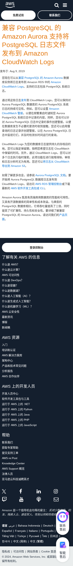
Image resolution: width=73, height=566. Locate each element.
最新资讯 (7, 316)
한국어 (6, 541)
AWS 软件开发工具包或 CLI (27, 188)
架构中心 (7, 360)
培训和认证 (9, 350)
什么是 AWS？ (10, 264)
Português (47, 530)
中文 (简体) (20, 541)
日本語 (54, 536)
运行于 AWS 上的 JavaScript (19, 425)
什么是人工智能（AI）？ (17, 295)
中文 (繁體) (37, 541)
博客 (4, 322)
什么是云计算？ (11, 269)
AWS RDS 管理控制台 (48, 183)
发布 (23, 100)
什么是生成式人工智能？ (17, 301)
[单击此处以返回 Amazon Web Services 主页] (10, 5)
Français (20, 530)
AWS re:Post (9, 458)
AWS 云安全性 (10, 311)
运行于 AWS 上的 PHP (15, 419)
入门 (4, 344)
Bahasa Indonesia (29, 525)
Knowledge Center (13, 463)
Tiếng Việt (8, 536)
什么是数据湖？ (11, 290)
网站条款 (32, 551)
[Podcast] (45, 499)
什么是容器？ (10, 285)
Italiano (33, 530)
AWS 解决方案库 (12, 355)
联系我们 (7, 442)
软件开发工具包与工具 (15, 398)
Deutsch (48, 525)
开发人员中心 (10, 393)
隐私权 (6, 551)
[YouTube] (28, 499)
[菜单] (65, 4)
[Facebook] (28, 492)
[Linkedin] (45, 492)
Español (7, 530)
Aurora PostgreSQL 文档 (50, 175)
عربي (12, 525)
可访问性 (18, 551)
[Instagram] (62, 492)
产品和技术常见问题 (14, 365)
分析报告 (7, 371)
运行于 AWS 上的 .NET (16, 404)
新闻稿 (6, 327)
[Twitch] (10, 499)
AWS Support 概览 (13, 468)
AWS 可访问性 (10, 274)
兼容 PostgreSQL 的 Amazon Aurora (40, 77)
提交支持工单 (10, 452)
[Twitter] (10, 492)
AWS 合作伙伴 (10, 376)
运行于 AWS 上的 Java (16, 414)
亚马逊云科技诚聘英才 (15, 479)
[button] (18, 15)
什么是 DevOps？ (13, 280)
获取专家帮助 (10, 447)
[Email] (62, 499)
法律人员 (7, 473)
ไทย (44, 536)
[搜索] (57, 4)
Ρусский (34, 536)
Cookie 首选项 (50, 551)
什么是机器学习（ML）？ (17, 306)
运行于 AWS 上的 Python (17, 409)
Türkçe (21, 536)
